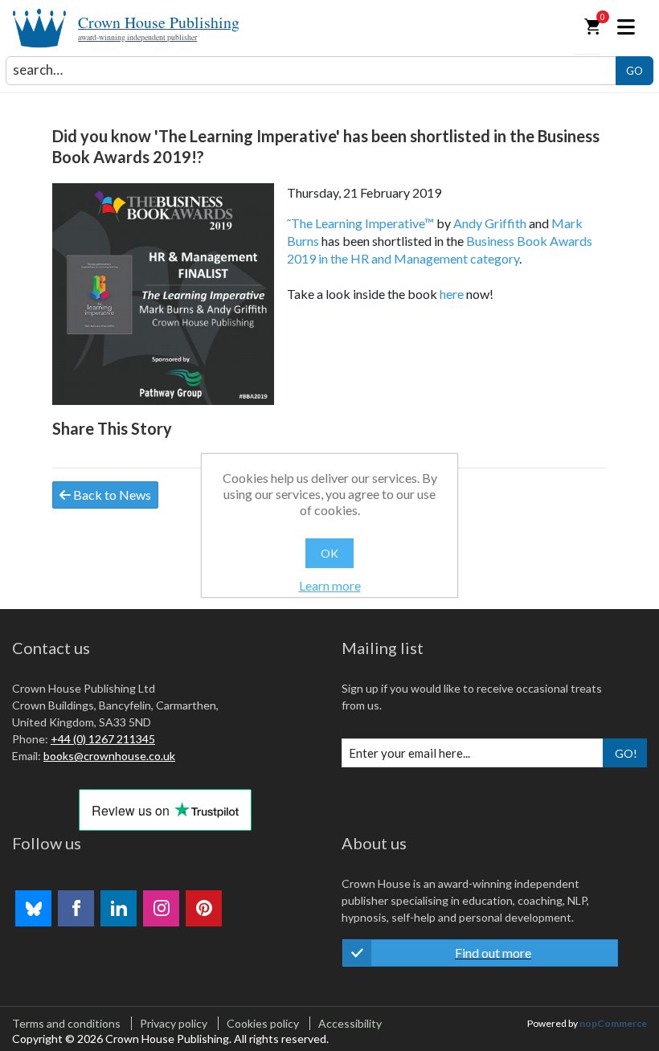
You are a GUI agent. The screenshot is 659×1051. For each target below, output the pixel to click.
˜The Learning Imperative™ (360, 223)
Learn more (330, 585)
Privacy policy (173, 1023)
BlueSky (33, 908)
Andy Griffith (489, 223)
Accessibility (350, 1023)
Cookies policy (263, 1023)
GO (634, 70)
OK (329, 553)
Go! (626, 753)
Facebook (76, 908)
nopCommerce (613, 1023)
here (452, 293)
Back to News (111, 494)
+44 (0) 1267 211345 (103, 739)
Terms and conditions (66, 1023)
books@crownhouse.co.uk (109, 756)
